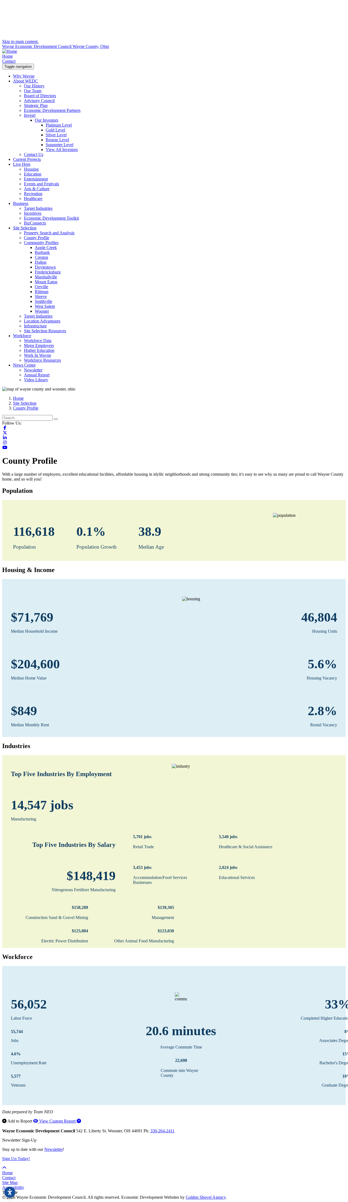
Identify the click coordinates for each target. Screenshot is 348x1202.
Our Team (32, 90)
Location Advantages (42, 321)
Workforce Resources (42, 360)
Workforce (22, 335)
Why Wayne (24, 76)
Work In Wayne (37, 355)
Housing (31, 169)
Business (20, 203)
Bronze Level (57, 139)
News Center (24, 365)
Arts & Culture (36, 188)
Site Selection (24, 228)
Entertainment (36, 179)
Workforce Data (37, 340)
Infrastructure (35, 326)
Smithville (43, 301)
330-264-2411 (162, 1131)
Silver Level (56, 135)
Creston (41, 257)
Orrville (41, 286)
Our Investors (46, 120)
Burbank (42, 252)
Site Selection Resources (45, 330)
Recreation (33, 193)
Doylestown (45, 267)
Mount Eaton (46, 281)
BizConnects (35, 223)
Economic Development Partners (52, 110)
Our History (34, 86)
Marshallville (46, 277)
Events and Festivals (41, 184)
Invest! (30, 115)
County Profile (36, 237)
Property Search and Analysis (49, 232)
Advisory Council (39, 100)
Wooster (42, 311)
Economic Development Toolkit (51, 218)
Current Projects (27, 159)
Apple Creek (46, 247)
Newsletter (33, 370)
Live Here (21, 164)
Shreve (41, 296)
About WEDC (25, 81)
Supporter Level (59, 144)
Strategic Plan (36, 105)
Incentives (32, 213)
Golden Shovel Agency (206, 1197)
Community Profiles (41, 242)
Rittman (41, 291)
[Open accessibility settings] (9, 1192)
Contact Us (33, 154)
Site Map (10, 1182)
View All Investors (62, 149)
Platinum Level (59, 125)
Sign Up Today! (16, 1158)
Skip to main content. (20, 41)
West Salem (45, 306)
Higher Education (39, 350)
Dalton (40, 262)
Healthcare (33, 198)
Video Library (36, 379)
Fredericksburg (48, 272)
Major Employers (39, 345)
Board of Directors (40, 95)
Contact (8, 61)
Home (7, 56)
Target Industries (38, 208)
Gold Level (55, 130)
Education (32, 174)
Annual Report (36, 375)
